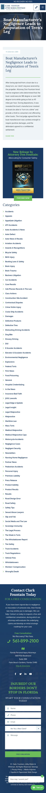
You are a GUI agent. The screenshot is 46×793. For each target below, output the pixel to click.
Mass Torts (9, 426)
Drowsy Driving (11, 339)
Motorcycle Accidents (14, 439)
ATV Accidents (11, 225)
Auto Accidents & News (15, 230)
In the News (10, 389)
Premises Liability (12, 476)
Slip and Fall (10, 517)
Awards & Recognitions (15, 248)
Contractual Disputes (14, 302)
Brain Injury (10, 266)
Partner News (11, 462)
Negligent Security (13, 448)
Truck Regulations (12, 553)
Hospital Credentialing (14, 384)
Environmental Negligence (16, 357)
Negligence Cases (12, 444)
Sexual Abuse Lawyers (14, 512)
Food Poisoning (12, 375)
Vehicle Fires (10, 558)
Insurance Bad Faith (13, 394)
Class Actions (11, 293)
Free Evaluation (23, 754)
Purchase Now (23, 198)
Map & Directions (23, 666)
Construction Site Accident (16, 298)
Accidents (9, 211)
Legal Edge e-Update (14, 403)
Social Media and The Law (16, 521)
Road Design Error (13, 498)
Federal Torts (10, 366)
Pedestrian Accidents (14, 467)
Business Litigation (13, 275)
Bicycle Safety (11, 252)
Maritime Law (11, 421)
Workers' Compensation (15, 567)
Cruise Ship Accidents (14, 312)
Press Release (11, 480)
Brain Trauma (10, 271)
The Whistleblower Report (16, 539)
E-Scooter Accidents (13, 348)
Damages (9, 316)
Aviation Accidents (13, 243)
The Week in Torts (12, 535)
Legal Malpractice (12, 412)
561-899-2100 (26, 640)
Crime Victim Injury (13, 307)
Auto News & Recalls (14, 239)
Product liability (12, 485)
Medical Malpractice (13, 430)
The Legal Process (12, 530)
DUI (6, 344)
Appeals (8, 216)
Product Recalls (11, 489)
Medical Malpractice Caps (16, 435)
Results (8, 494)
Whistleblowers (12, 562)
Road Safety (10, 503)
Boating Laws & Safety (14, 261)
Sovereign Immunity (13, 526)
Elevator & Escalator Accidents (18, 353)
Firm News (9, 371)
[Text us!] (37, 788)
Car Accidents (11, 280)
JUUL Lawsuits (11, 398)
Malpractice (10, 416)
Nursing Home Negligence (16, 457)
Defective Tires (11, 325)
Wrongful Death (12, 571)
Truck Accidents (12, 549)
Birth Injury (10, 257)
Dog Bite (9, 334)
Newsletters (10, 453)
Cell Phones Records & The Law (18, 289)
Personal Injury (11, 471)
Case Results (10, 284)
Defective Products (13, 321)
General (8, 380)
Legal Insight (10, 407)
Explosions (10, 362)
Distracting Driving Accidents (17, 330)
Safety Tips (10, 508)
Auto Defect (10, 234)
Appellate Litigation (13, 220)
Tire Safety (9, 544)
